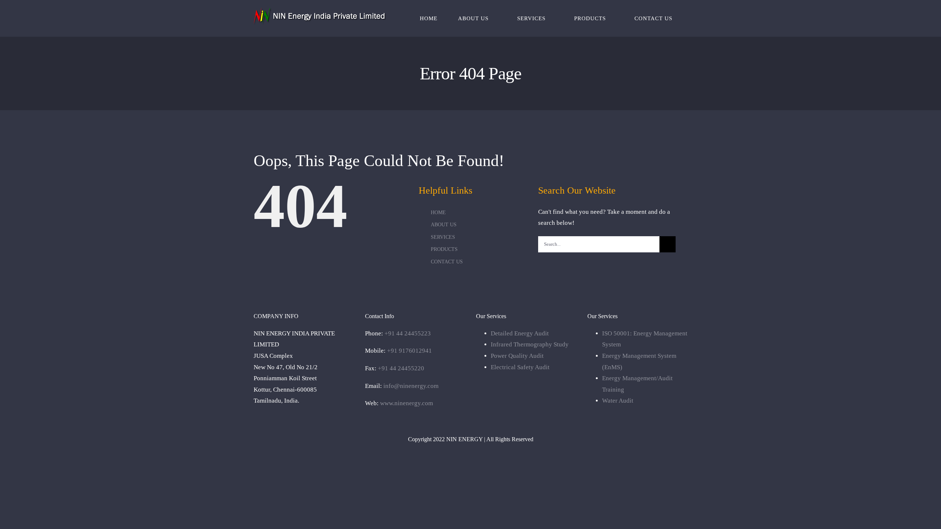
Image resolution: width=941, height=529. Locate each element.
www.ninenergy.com (406, 403)
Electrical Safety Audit (520, 367)
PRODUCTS (444, 249)
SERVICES (443, 237)
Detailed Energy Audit (520, 333)
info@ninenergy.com (411, 385)
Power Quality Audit (517, 355)
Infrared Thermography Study (530, 344)
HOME (438, 212)
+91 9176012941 (409, 350)
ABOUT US (444, 224)
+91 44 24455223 (407, 333)
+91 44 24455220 (401, 368)
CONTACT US (447, 261)
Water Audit (617, 400)
